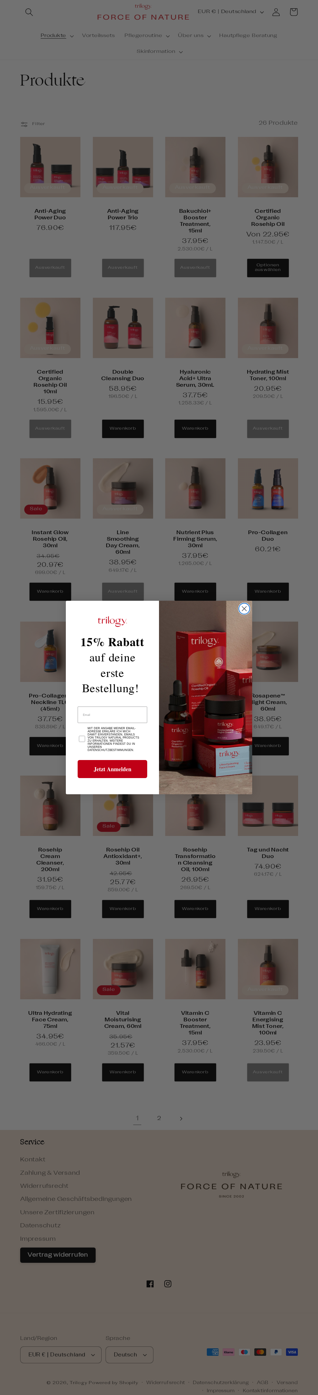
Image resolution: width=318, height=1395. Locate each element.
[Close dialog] (244, 608)
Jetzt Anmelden (112, 769)
